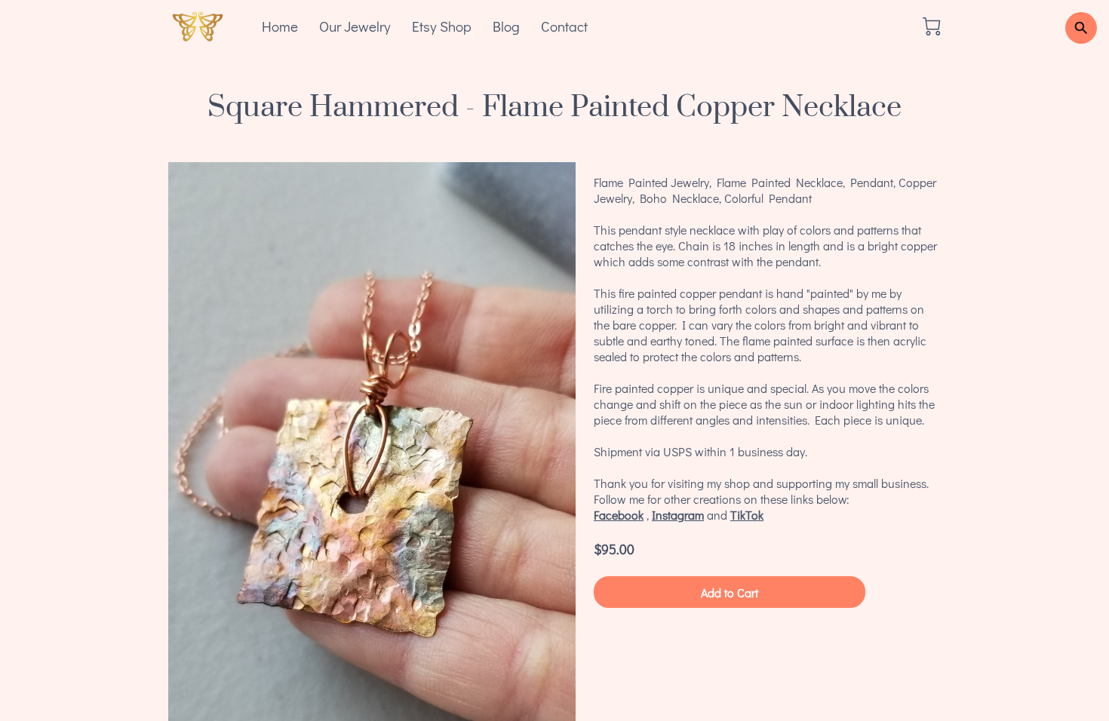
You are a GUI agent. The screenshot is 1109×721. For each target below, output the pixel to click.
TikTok (746, 515)
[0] (932, 26)
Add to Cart (729, 592)
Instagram (678, 515)
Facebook (619, 515)
